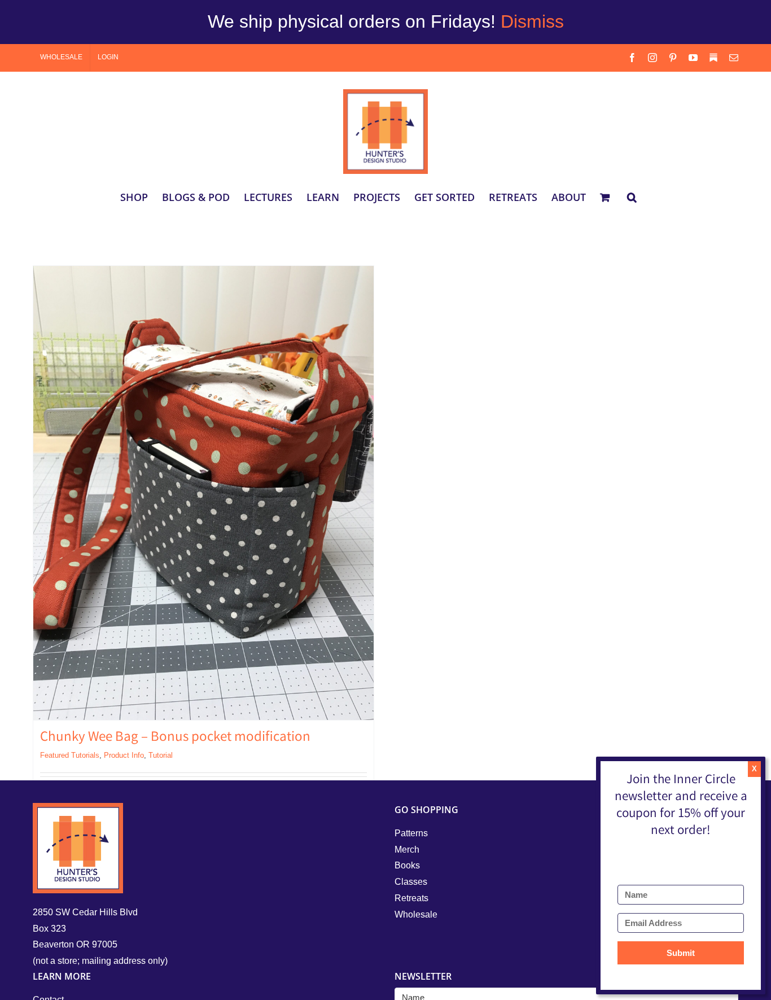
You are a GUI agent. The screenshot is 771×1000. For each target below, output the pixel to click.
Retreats (411, 898)
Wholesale (416, 914)
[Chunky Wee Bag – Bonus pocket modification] (203, 493)
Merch (407, 849)
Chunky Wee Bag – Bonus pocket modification (175, 738)
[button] (632, 197)
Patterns (411, 833)
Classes (411, 882)
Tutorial (160, 755)
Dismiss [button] (532, 21)
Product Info (124, 755)
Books (407, 865)
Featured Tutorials (69, 755)
